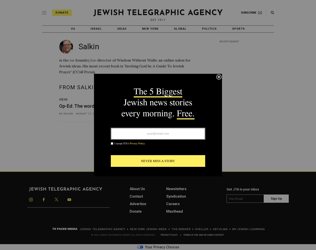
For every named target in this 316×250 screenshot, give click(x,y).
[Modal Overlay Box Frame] (158, 125)
